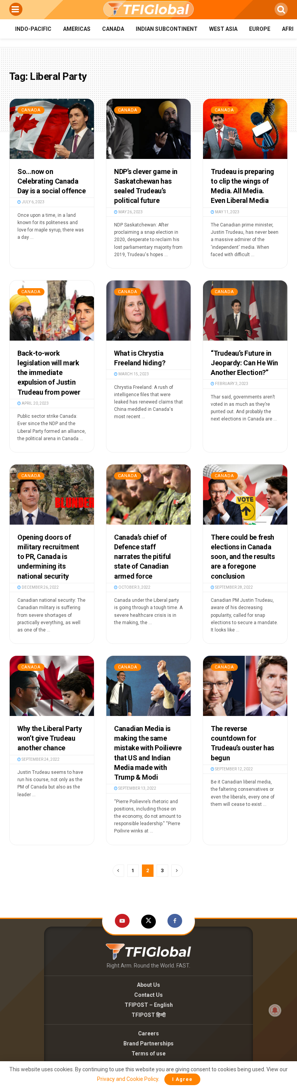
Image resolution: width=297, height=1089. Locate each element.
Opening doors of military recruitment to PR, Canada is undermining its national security (48, 556)
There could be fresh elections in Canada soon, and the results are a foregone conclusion (243, 556)
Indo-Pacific (33, 29)
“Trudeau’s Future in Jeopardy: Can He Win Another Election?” (244, 363)
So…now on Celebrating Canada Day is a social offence (51, 181)
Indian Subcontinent (167, 29)
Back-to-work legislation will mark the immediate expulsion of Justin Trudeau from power (48, 372)
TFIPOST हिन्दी (148, 1015)
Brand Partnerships (148, 1043)
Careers (148, 1033)
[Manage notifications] (275, 1010)
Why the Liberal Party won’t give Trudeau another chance (49, 738)
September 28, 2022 (233, 587)
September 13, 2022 (137, 788)
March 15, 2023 (133, 374)
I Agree (182, 1079)
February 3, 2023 (231, 384)
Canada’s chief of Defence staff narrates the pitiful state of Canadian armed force (142, 556)
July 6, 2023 (32, 202)
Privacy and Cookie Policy (127, 1079)
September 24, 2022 (40, 759)
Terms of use (148, 1053)
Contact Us (148, 995)
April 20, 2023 (35, 403)
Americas (76, 29)
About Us (148, 985)
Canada (113, 29)
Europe (259, 29)
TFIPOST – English (149, 1005)
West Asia (223, 29)
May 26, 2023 (130, 212)
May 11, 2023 (226, 212)
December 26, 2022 (40, 587)
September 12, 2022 (233, 769)
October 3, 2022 (134, 587)
